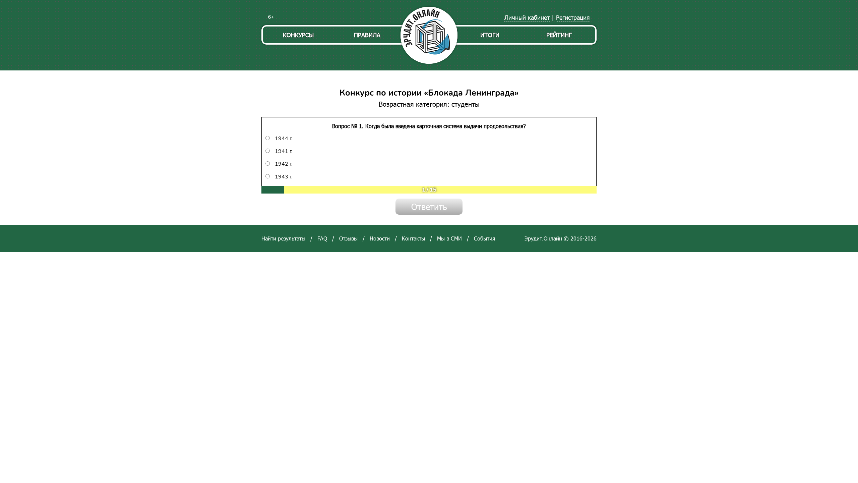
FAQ (322, 238)
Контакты (413, 238)
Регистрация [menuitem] (573, 17)
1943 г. (284, 176)
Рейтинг (559, 35)
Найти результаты (283, 238)
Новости (380, 238)
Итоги (489, 35)
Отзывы (348, 238)
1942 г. (284, 164)
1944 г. (284, 138)
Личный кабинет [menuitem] (527, 17)
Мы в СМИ (449, 238)
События (484, 238)
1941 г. (284, 151)
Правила (367, 35)
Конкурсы (298, 35)
